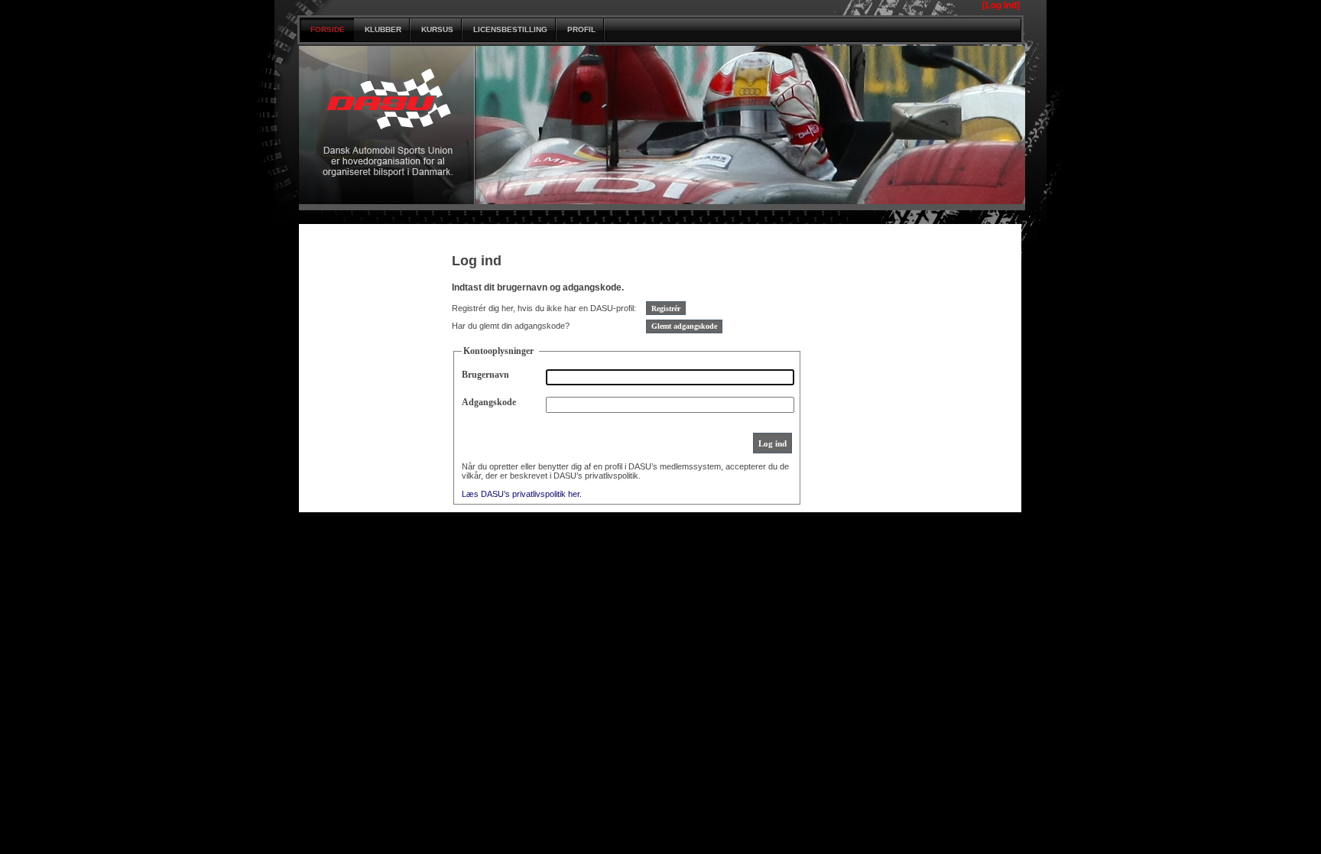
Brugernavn (485, 374)
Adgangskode (489, 402)
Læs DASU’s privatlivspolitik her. (522, 493)
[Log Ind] (1001, 5)
